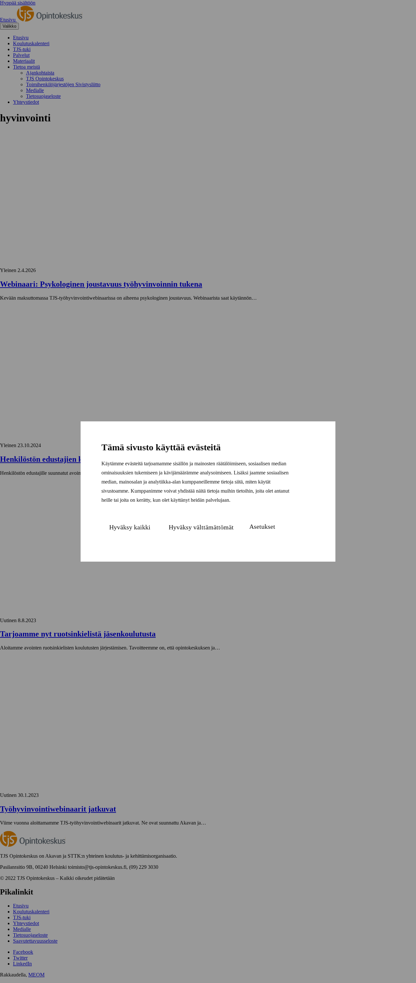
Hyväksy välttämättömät (201, 527)
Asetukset (262, 526)
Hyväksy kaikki (129, 527)
